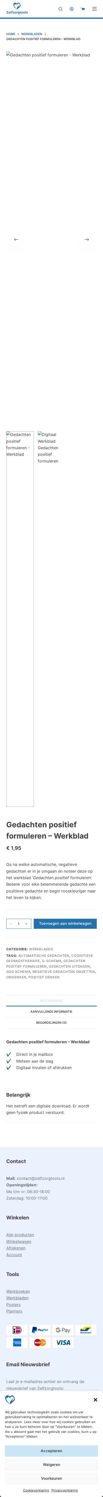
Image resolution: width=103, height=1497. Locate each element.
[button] (95, 1399)
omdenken (16, 977)
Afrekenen (16, 1247)
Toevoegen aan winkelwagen (65, 923)
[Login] (72, 9)
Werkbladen (41, 949)
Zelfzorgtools (17, 12)
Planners (14, 1311)
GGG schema (18, 972)
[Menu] (94, 9)
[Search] (60, 9)
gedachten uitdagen (69, 966)
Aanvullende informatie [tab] (51, 1011)
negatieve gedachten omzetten (63, 972)
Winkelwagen (18, 1241)
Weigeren (51, 1464)
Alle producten (20, 1234)
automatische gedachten (43, 956)
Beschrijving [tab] (51, 1000)
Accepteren (51, 1450)
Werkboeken (18, 1291)
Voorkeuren (51, 1478)
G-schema (52, 961)
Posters (13, 1304)
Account (14, 1254)
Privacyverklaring (65, 1490)
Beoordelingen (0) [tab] (51, 1022)
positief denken (44, 977)
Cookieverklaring (36, 1490)
